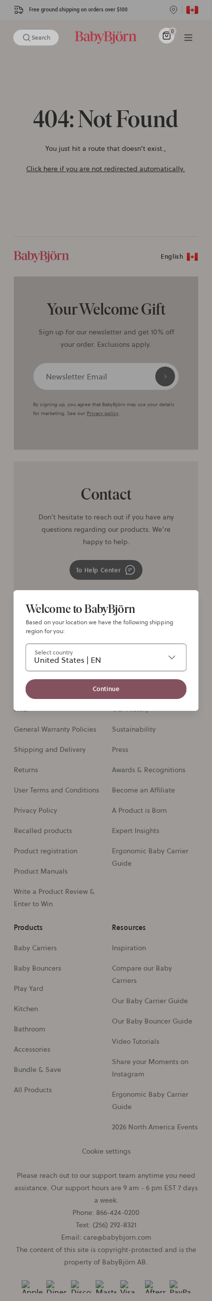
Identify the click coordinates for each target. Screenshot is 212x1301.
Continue (106, 689)
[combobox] (106, 657)
